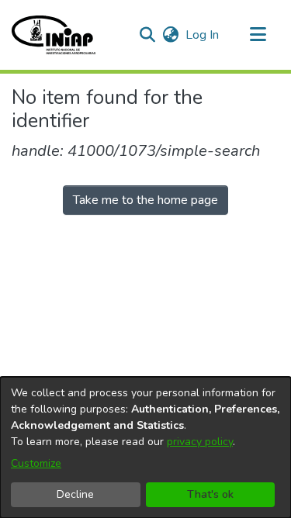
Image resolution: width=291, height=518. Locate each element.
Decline (75, 494)
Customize (36, 463)
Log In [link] (202, 34)
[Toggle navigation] (257, 35)
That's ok (210, 494)
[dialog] (145, 447)
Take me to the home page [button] (145, 200)
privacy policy (200, 441)
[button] (53, 35)
